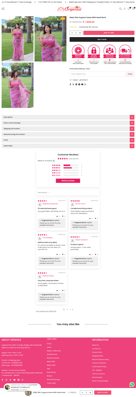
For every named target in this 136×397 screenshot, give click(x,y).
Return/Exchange (53, 379)
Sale (48, 369)
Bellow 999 (51, 362)
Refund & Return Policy (100, 359)
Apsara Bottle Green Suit (20, 387)
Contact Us (96, 349)
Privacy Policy (97, 352)
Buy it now (102, 39)
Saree (49, 347)
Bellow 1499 (51, 365)
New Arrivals (51, 372)
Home (49, 344)
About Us (95, 345)
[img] (42, 201)
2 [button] (67, 309)
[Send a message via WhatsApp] (132, 384)
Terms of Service (98, 374)
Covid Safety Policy (99, 367)
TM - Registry (97, 370)
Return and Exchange (100, 381)
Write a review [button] (68, 180)
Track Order (51, 383)
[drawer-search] (120, 9)
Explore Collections (54, 351)
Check (130, 74)
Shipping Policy (97, 356)
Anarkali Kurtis (52, 354)
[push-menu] (3, 9)
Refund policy (97, 377)
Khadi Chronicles (53, 358)
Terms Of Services (99, 363)
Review (49, 376)
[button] (56, 165)
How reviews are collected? (46, 311)
